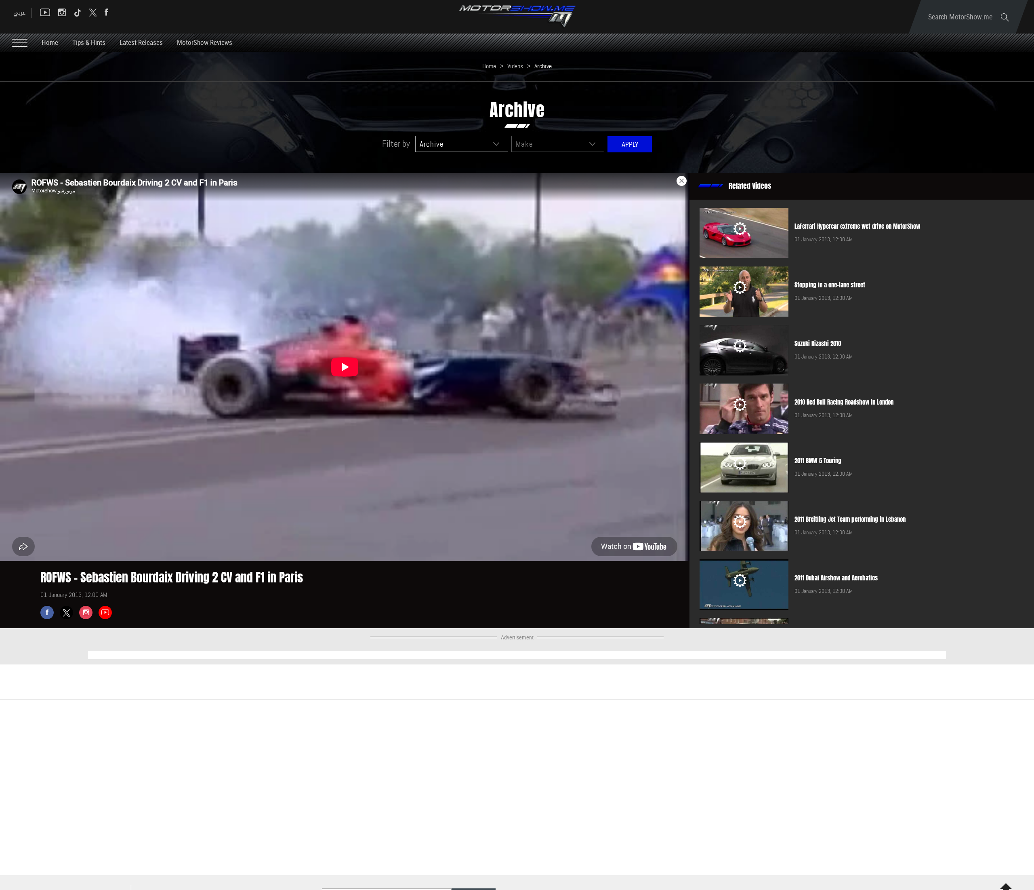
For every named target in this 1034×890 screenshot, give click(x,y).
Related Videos (750, 186)
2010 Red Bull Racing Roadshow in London (843, 402)
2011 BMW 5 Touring (817, 460)
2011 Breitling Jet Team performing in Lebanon (850, 519)
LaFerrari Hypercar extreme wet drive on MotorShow (857, 226)
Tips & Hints (88, 42)
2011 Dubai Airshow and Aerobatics (836, 578)
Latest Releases (141, 42)
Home (50, 42)
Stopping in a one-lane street (829, 284)
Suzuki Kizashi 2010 (817, 343)
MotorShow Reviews (204, 42)
